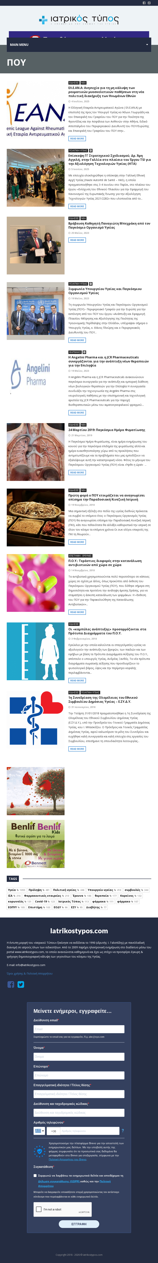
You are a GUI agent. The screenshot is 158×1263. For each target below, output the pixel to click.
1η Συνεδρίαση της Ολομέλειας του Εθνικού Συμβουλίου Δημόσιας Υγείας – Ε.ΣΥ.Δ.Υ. (103, 699)
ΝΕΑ (83, 82)
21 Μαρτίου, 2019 (81, 435)
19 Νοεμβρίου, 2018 (83, 505)
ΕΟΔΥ (60, 907)
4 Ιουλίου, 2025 (80, 101)
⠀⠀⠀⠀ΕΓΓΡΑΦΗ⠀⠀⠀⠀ (79, 1224)
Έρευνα (82, 895)
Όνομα (39, 1047)
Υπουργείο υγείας (104, 890)
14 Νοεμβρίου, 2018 (83, 570)
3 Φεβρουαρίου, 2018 (84, 638)
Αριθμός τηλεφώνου (48, 1122)
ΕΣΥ (76, 907)
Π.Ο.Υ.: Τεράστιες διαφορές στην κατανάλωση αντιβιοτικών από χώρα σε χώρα (105, 563)
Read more (77, 138)
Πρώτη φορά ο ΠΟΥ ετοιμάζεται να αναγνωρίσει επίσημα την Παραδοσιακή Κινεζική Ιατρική (106, 497)
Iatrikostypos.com (79, 930)
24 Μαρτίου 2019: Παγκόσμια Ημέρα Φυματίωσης (106, 430)
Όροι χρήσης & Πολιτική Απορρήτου (30, 973)
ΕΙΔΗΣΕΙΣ (74, 82)
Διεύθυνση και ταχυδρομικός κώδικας (61, 1103)
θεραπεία (106, 895)
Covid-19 (45, 901)
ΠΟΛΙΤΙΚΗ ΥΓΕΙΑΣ (78, 150)
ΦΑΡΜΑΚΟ (75, 352)
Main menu (19, 45)
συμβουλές (136, 890)
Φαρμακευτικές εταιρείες (46, 895)
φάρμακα (102, 901)
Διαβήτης (96, 907)
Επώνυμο (41, 1066)
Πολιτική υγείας (68, 890)
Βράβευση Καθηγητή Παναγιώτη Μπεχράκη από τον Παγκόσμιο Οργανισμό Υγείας (109, 225)
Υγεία (16, 890)
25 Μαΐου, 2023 (80, 233)
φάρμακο (127, 901)
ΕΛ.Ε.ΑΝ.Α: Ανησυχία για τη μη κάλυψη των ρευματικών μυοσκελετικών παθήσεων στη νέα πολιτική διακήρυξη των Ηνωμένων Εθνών (106, 92)
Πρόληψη (39, 890)
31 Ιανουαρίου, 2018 (83, 707)
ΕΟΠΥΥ (16, 907)
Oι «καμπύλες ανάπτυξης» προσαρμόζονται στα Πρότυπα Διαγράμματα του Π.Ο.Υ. (107, 631)
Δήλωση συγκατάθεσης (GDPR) (59, 1181)
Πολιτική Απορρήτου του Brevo (67, 1159)
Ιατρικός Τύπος (73, 901)
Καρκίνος (130, 895)
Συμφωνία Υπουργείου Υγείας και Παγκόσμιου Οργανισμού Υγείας (105, 291)
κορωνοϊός (19, 901)
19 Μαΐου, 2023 (80, 298)
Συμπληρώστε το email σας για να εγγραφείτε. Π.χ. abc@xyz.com (69, 1037)
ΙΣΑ (14, 895)
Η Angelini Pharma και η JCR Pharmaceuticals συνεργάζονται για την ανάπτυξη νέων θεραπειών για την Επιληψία (108, 361)
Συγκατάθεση (43, 1166)
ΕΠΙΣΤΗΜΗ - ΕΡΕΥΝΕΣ (80, 555)
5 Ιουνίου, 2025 (80, 169)
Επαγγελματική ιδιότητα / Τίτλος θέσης (62, 1085)
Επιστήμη (39, 907)
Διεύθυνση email (46, 1020)
